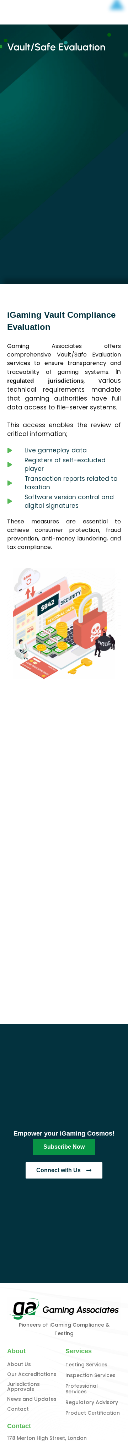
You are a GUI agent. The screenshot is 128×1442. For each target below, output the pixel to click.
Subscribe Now (64, 1147)
